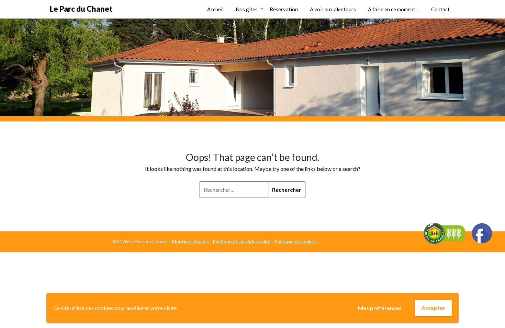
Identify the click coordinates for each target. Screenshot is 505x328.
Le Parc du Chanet (81, 8)
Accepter (433, 307)
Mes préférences (380, 308)
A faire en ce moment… (393, 9)
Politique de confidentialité (242, 241)
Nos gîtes (247, 9)
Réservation (284, 9)
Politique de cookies (296, 241)
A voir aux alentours (333, 9)
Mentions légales (190, 241)
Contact (440, 9)
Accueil (215, 9)
